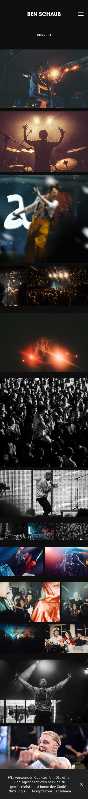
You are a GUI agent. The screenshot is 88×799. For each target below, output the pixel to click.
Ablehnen (63, 790)
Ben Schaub (44, 14)
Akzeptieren (42, 790)
